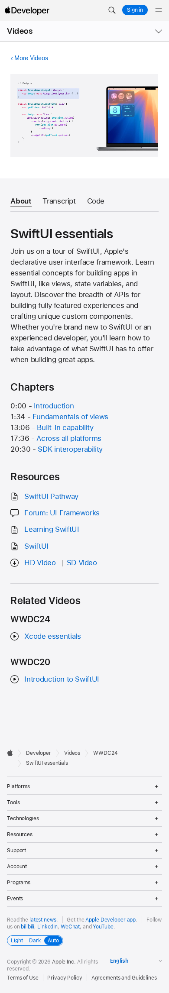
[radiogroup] (35, 940)
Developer (38, 753)
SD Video (82, 562)
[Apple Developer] (27, 10)
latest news (42, 920)
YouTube (103, 927)
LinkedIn (47, 927)
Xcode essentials (52, 636)
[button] (111, 10)
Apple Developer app (110, 920)
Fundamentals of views (70, 416)
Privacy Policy (64, 978)
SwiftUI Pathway (51, 496)
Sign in (135, 10)
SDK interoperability (70, 449)
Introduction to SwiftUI (61, 679)
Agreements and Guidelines (124, 978)
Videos (19, 31)
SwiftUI (36, 546)
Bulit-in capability (65, 427)
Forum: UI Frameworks (62, 512)
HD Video (39, 562)
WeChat (70, 927)
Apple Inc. (64, 962)
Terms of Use (23, 978)
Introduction (54, 405)
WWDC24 (105, 753)
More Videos (31, 58)
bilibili (27, 927)
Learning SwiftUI (51, 529)
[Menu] (158, 10)
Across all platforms (68, 438)
